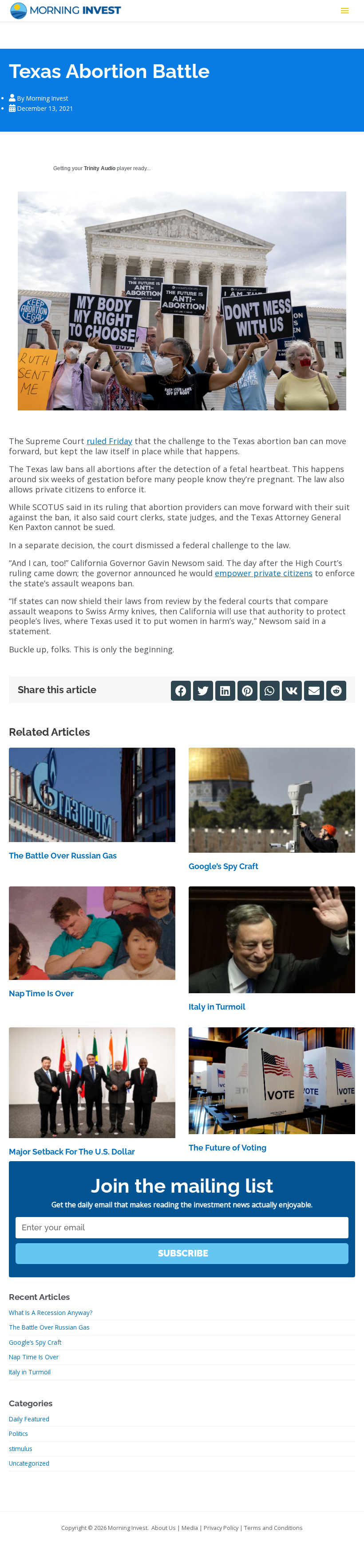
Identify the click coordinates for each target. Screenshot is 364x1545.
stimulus (20, 1448)
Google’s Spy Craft (223, 866)
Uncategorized (29, 1463)
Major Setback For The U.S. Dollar (72, 1151)
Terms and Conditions (273, 1528)
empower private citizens (264, 573)
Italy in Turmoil (217, 1006)
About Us (163, 1528)
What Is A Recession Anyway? (50, 1312)
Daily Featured (29, 1419)
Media (190, 1528)
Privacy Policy (221, 1528)
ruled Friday (109, 441)
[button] (181, 691)
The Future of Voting (227, 1147)
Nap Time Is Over (41, 993)
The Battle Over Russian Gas (63, 855)
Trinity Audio (99, 168)
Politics (18, 1433)
